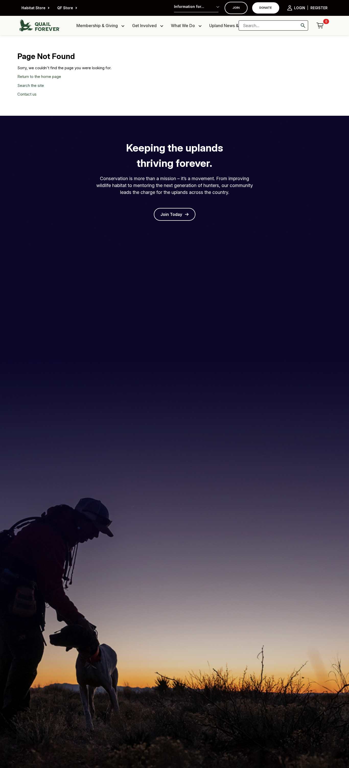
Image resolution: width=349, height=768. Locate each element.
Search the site (30, 85)
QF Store (65, 8)
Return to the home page (39, 76)
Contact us (27, 94)
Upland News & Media (230, 25)
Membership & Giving (97, 25)
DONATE (265, 7)
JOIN (236, 7)
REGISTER (319, 8)
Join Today (171, 214)
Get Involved (144, 25)
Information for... (189, 6)
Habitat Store (33, 8)
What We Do (183, 25)
